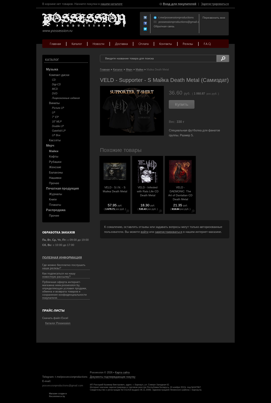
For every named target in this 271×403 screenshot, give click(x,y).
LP (53, 112)
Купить (181, 104)
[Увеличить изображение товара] (127, 211)
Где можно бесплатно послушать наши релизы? (63, 266)
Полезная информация (62, 257)
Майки (53, 151)
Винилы (54, 103)
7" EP (55, 117)
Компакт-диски (59, 75)
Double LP (58, 126)
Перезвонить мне (214, 17)
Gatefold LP (59, 130)
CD (54, 79)
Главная (55, 44)
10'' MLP (57, 121)
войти (144, 231)
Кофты (53, 156)
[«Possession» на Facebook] (145, 23)
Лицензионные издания (66, 98)
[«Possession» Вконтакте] (145, 18)
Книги (53, 199)
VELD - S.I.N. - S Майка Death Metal (115, 189)
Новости (98, 44)
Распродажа (55, 210)
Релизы (188, 44)
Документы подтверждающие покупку (113, 376)
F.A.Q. (207, 44)
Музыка (52, 69)
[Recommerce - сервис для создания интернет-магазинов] (44, 396)
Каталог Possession (57, 323)
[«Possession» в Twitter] (145, 29)
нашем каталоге (111, 4)
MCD (55, 88)
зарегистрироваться (168, 231)
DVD (54, 93)
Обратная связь (164, 26)
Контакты (165, 44)
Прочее (54, 183)
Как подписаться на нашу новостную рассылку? (58, 275)
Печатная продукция (62, 188)
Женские (55, 167)
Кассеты (55, 140)
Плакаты (55, 204)
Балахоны (56, 172)
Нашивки (55, 177)
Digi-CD (56, 84)
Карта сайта (122, 372)
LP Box (56, 135)
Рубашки (55, 161)
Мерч (50, 145)
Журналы (55, 194)
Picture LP (58, 107)
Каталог (77, 44)
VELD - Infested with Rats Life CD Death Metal (148, 191)
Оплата (143, 44)
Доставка (121, 44)
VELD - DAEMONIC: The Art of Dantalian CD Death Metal (180, 193)
